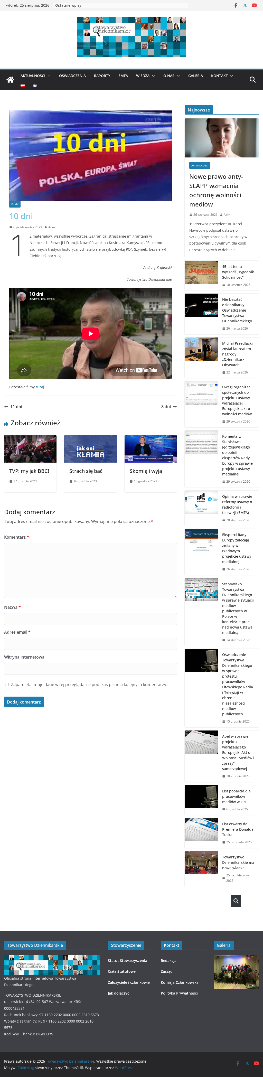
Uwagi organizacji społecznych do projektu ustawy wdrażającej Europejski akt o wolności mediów (237, 400)
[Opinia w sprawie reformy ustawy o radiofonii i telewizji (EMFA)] (201, 508)
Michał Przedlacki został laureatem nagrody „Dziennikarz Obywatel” (237, 354)
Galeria (195, 75)
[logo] (52, 958)
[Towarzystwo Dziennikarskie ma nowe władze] (201, 869)
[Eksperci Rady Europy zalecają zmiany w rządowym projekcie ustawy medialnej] (201, 552)
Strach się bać (85, 470)
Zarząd (167, 971)
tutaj (40, 387)
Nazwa (12, 607)
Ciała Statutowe (122, 971)
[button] (48, 75)
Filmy (14, 204)
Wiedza (142, 75)
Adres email (17, 632)
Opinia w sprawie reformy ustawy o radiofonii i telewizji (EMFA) (237, 504)
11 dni (16, 406)
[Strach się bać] (90, 439)
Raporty (102, 75)
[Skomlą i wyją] (151, 439)
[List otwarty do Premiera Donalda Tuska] (201, 833)
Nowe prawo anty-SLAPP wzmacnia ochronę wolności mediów (216, 190)
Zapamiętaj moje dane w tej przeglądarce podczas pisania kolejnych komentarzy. (89, 684)
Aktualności (33, 75)
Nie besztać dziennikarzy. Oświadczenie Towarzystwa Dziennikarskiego (237, 310)
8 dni (166, 406)
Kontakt (219, 75)
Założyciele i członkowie (129, 982)
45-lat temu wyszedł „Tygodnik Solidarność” (238, 272)
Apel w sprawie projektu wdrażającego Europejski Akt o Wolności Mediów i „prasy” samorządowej (238, 752)
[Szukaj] (236, 901)
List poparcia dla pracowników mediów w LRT (236, 796)
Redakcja (168, 960)
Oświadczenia (72, 75)
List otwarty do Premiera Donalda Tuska (237, 829)
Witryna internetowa (24, 657)
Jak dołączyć (118, 993)
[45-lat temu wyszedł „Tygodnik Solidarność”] (201, 276)
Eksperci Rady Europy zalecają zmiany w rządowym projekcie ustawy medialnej (236, 548)
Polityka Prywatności (179, 993)
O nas (168, 75)
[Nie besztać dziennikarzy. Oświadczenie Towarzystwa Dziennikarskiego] (201, 314)
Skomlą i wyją (146, 470)
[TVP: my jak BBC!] (30, 439)
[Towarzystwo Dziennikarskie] (10, 79)
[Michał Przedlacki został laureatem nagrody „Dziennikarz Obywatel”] (201, 358)
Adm (51, 227)
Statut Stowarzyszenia (127, 960)
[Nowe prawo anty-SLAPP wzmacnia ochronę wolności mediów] (222, 137)
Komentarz (16, 537)
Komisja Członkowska (180, 982)
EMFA (123, 75)
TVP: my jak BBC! (29, 470)
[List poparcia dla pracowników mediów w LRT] (201, 800)
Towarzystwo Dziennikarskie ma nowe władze (238, 862)
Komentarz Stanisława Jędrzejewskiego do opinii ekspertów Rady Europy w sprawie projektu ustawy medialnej (237, 455)
